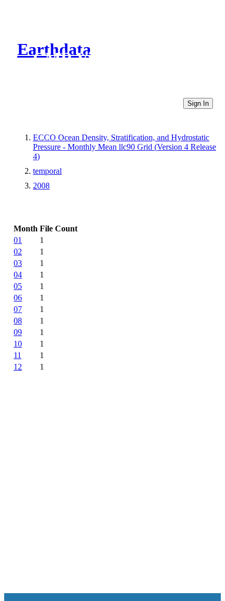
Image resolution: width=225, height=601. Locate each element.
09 (18, 332)
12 (18, 366)
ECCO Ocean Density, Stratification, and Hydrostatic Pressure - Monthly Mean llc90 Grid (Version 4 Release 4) (124, 147)
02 (18, 251)
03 (18, 263)
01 (18, 240)
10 (18, 343)
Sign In (198, 103)
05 (18, 286)
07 (18, 309)
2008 (41, 185)
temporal (47, 170)
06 (18, 297)
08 (18, 320)
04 (18, 274)
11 (17, 355)
